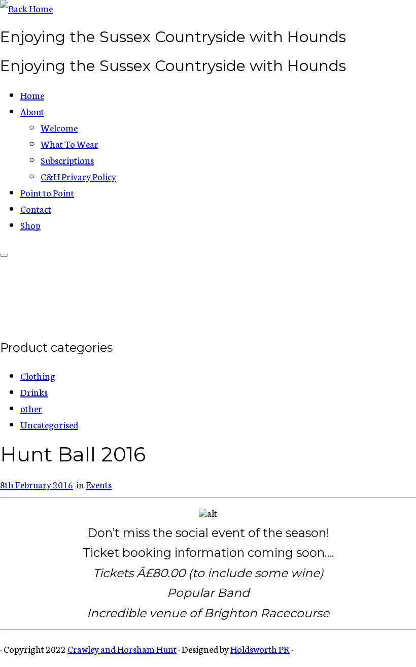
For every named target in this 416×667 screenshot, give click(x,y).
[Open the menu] (4, 255)
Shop (30, 224)
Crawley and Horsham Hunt (122, 648)
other (31, 408)
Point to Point (47, 192)
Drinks (34, 391)
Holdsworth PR (260, 648)
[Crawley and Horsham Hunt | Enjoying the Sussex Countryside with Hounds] (26, 8)
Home (32, 95)
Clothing (37, 375)
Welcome (59, 127)
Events (99, 484)
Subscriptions (67, 159)
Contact (35, 208)
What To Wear (69, 143)
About (32, 111)
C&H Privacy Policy (78, 176)
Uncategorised (49, 424)
